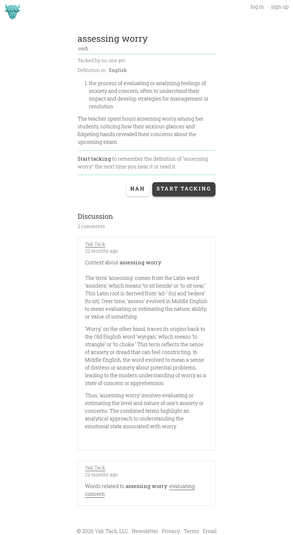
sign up (280, 6)
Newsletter (145, 531)
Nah (137, 188)
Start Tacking (184, 188)
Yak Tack (95, 244)
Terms (191, 531)
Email (210, 531)
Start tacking (94, 158)
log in (257, 6)
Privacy (171, 531)
